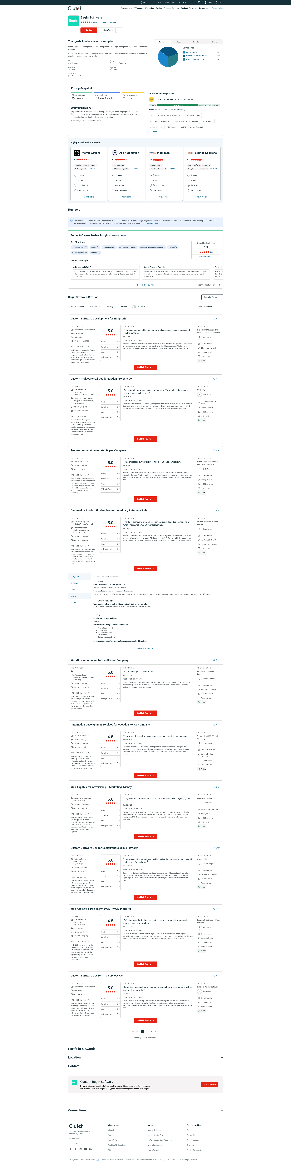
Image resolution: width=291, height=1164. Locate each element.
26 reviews (95, 22)
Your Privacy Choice (88, 1160)
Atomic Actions (91, 152)
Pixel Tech (163, 152)
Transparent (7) (109, 247)
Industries (196, 42)
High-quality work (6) (128, 247)
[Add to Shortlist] (119, 30)
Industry (110, 307)
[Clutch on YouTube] (85, 1148)
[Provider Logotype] (73, 20)
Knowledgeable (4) (79, 252)
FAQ (109, 1150)
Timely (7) (95, 247)
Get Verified (191, 1135)
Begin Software (91, 17)
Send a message (209, 1084)
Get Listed (191, 1130)
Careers (111, 1135)
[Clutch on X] (75, 1148)
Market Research (196, 127)
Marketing (149, 8)
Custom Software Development (169, 115)
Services (162, 42)
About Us (111, 1130)
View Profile (89, 197)
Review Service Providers (157, 1135)
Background (75, 577)
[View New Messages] (199, 2)
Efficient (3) (95, 252)
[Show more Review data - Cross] (217, 576)
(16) (127, 160)
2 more (155, 132)
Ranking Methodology (117, 1145)
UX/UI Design (207, 121)
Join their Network (109, 22)
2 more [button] (92, 169)
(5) (164, 160)
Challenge (74, 583)
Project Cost (95, 307)
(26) (211, 252)
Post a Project (217, 8)
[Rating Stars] (82, 159)
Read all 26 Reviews (145, 285)
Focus (179, 42)
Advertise (190, 1145)
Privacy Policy (74, 1160)
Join (219, 2)
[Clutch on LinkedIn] (90, 1148)
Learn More (151, 223)
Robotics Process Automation (196, 56)
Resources (203, 8)
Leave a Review (169, 2)
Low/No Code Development (196, 59)
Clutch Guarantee (194, 1140)
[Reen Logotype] (77, 153)
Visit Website (108, 30)
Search (145, 2)
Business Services (171, 8)
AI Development (191, 52)
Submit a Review (211, 297)
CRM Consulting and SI (176, 127)
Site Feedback (74, 1139)
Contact (89, 30)
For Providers (182, 2)
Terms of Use (129, 1160)
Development (126, 8)
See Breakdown (204, 257)
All (151, 115)
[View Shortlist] (192, 2)
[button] (78, 306)
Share (218, 318)
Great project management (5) (152, 247)
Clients (214, 42)
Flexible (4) (172, 247)
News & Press (113, 1140)
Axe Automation (129, 152)
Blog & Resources (155, 1145)
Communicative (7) (79, 247)
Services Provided (77, 307)
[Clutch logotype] (75, 8)
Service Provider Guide (196, 1150)
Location (123, 307)
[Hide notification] (220, 220)
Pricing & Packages (189, 8)
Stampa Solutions (206, 152)
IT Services (138, 8)
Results (73, 596)
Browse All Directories (156, 1130)
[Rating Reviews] (85, 22)
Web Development (193, 115)
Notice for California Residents (112, 1160)
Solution (73, 589)
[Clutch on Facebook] (70, 1148)
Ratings (73, 602)
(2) (202, 160)
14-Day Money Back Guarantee (160, 1140)
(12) (89, 160)
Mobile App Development (160, 121)
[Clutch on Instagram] (80, 1148)
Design (159, 8)
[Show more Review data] (145, 367)
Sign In (210, 2)
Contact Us (73, 1144)
